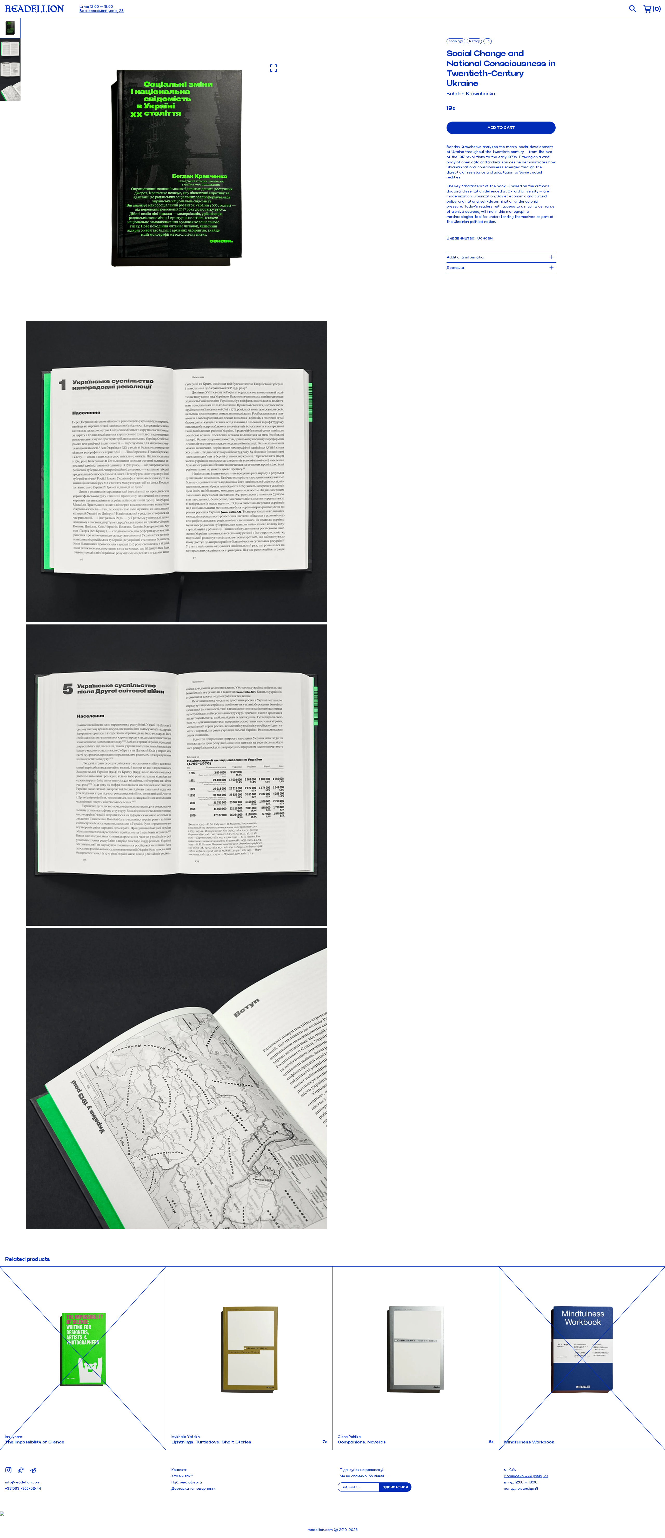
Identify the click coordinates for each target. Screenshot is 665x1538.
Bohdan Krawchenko (471, 93)
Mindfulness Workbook (529, 1442)
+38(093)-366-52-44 (23, 1488)
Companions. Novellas (362, 1442)
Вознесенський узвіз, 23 (101, 11)
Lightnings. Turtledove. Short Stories (211, 1442)
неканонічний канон (309, 1287)
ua (487, 41)
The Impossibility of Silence (34, 1442)
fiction (320, 1273)
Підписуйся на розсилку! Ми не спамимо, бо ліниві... (363, 1473)
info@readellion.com (22, 1482)
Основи (485, 238)
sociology (456, 41)
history (474, 41)
